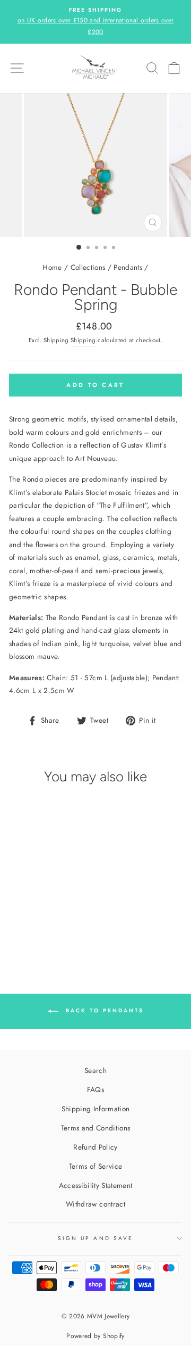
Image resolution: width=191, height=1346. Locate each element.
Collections (88, 267)
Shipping (83, 340)
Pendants (128, 267)
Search (95, 1070)
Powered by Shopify (95, 1336)
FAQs (95, 1089)
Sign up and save (95, 1238)
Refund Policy (95, 1147)
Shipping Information (96, 1108)
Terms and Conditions (96, 1127)
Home (52, 267)
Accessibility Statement (96, 1185)
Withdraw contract (95, 1204)
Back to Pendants (103, 1010)
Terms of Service (95, 1166)
